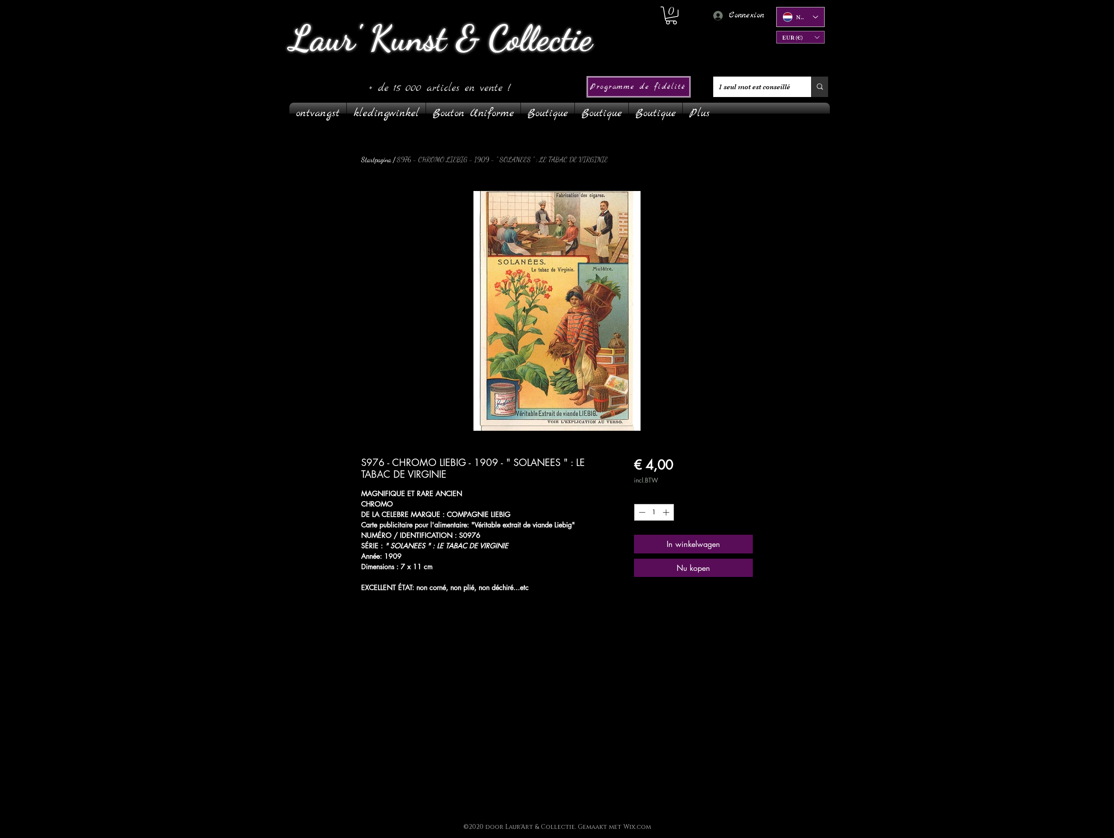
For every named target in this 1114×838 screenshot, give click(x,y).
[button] (800, 37)
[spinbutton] (654, 512)
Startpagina (376, 159)
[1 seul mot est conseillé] (819, 87)
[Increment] (667, 512)
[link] (671, 15)
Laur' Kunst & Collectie (440, 38)
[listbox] (800, 37)
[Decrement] (641, 512)
